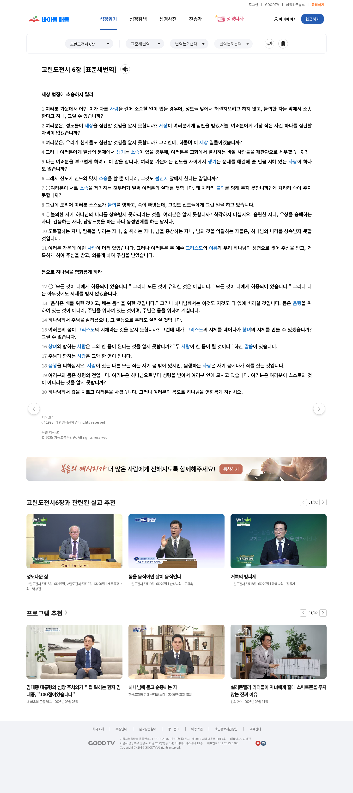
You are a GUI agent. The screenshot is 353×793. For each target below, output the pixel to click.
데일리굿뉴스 (295, 4)
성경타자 (235, 19)
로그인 (253, 4)
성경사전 (167, 18)
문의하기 (318, 4)
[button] (89, 43)
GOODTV (272, 4)
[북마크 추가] (283, 43)
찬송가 (195, 18)
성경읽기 (108, 18)
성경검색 (138, 18)
